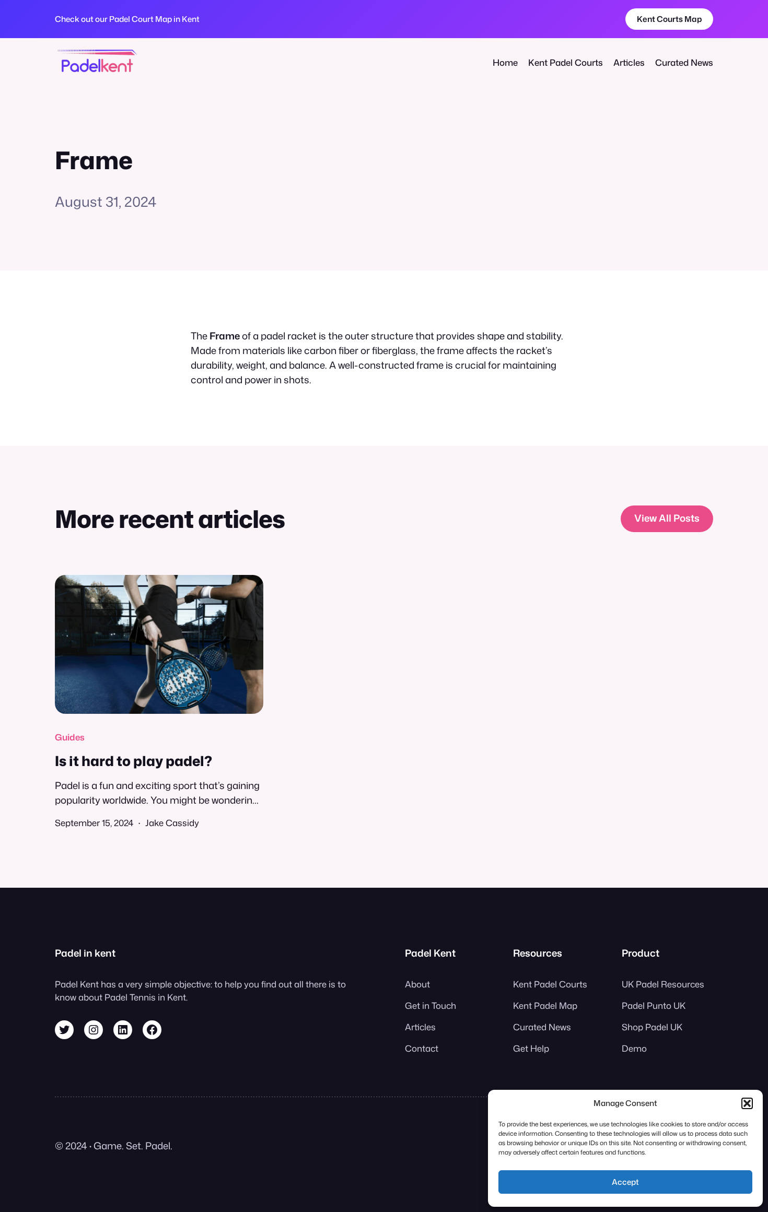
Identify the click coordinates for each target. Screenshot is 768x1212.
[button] (747, 1103)
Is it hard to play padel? (133, 761)
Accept (625, 1181)
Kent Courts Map (669, 19)
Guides (70, 737)
